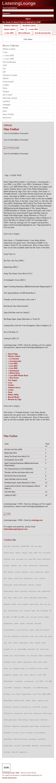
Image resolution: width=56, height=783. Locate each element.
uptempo (15, 675)
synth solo (15, 752)
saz (15, 649)
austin (30, 553)
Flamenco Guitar (10, 75)
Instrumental (8, 81)
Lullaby (6, 85)
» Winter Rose (14, 373)
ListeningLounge (19, 3)
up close (39, 668)
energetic (38, 585)
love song (33, 617)
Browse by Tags (14, 399)
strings (35, 662)
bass (5, 111)
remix (10, 643)
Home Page (13, 354)
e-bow (36, 578)
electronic (31, 585)
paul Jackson (16, 636)
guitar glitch (33, 598)
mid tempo (29, 623)
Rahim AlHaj (13, 395)
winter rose (32, 675)
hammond (7, 604)
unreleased (32, 668)
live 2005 (21, 617)
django (47, 572)
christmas (11, 572)
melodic (22, 623)
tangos (45, 662)
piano (32, 636)
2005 (44, 675)
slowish (6, 655)
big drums (7, 117)
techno (6, 668)
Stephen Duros (14, 388)
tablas (40, 662)
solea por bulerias (19, 655)
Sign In (28, 19)
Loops (10, 390)
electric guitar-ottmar (20, 585)
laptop (33, 610)
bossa (13, 559)
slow (37, 649)
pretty (50, 636)
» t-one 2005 (33, 29)
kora (21, 610)
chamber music (44, 565)
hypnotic (25, 604)
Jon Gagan (12, 380)
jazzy (5, 610)
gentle (15, 598)
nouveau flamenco (9, 630)
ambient (6, 101)
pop (46, 636)
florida (17, 591)
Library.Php (15, 546)
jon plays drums (13, 610)
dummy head (37, 713)
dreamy (10, 578)
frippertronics (46, 591)
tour (10, 668)
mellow (16, 623)
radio (5, 643)
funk (5, 598)
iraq (45, 604)
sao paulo (7, 649)
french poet (32, 591)
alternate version (10, 98)
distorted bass (39, 572)
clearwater (24, 572)
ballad (5, 108)
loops (27, 617)
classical (17, 572)
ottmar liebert (8, 739)
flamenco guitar (34, 720)
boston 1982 (32, 559)
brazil (39, 559)
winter (26, 675)
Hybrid (5, 78)
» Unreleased (13, 371)
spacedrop (7, 662)
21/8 (5, 65)
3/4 (4, 68)
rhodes (15, 643)
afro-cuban (7, 95)
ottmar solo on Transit (42, 630)
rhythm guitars (23, 643)
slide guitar (31, 649)
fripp (39, 591)
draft (5, 578)
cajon (20, 565)
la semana (27, 610)
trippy (23, 668)
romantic (37, 643)
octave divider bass (23, 630)
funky (10, 598)
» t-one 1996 (8, 33)
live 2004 (14, 617)
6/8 (4, 72)
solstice (41, 655)
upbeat (46, 668)
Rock (5, 88)
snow (11, 655)
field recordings (8, 591)
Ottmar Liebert (9, 29)
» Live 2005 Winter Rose (18, 375)
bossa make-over (21, 559)
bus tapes (6, 565)
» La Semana (13, 359)
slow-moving (44, 649)
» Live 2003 (12, 366)
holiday (13, 604)
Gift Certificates (24, 33)
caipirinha (14, 565)
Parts (10, 392)
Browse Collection (11, 26)
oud (5, 636)
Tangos (6, 91)
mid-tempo (38, 623)
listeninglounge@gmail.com (16, 529)
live (50, 610)
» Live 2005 (12, 368)
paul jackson (25, 636)
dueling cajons (28, 578)
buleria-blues (46, 559)
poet (36, 636)
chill (5, 572)
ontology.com (37, 520)
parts (8, 636)
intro (41, 604)
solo (28, 655)
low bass (40, 617)
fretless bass (16, 726)
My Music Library (29, 26)
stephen (19, 662)
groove (20, 598)
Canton (11, 385)
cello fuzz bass (33, 565)
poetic (41, 636)
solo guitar (34, 655)
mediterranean (8, 623)
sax (12, 649)
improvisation (34, 604)
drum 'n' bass (18, 578)
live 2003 (7, 617)
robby (31, 643)
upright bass (7, 675)
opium (32, 630)
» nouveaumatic (14, 361)
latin (38, 610)
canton (25, 565)
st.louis (13, 662)
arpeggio (6, 104)
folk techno (23, 591)
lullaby (47, 617)
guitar (26, 598)
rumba (44, 643)
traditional (16, 668)
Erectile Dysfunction (43, 33)
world (39, 675)
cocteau (31, 572)
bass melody (8, 114)
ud (27, 668)
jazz (49, 604)
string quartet (27, 662)
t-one (22, 29)
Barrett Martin (13, 397)
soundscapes (48, 655)
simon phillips (22, 649)
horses (19, 604)
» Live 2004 (12, 363)
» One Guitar (13, 378)
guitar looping (42, 598)
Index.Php (7, 546)
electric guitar (8, 585)
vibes (21, 675)
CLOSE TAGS (24, 546)
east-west (42, 578)
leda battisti (44, 610)
